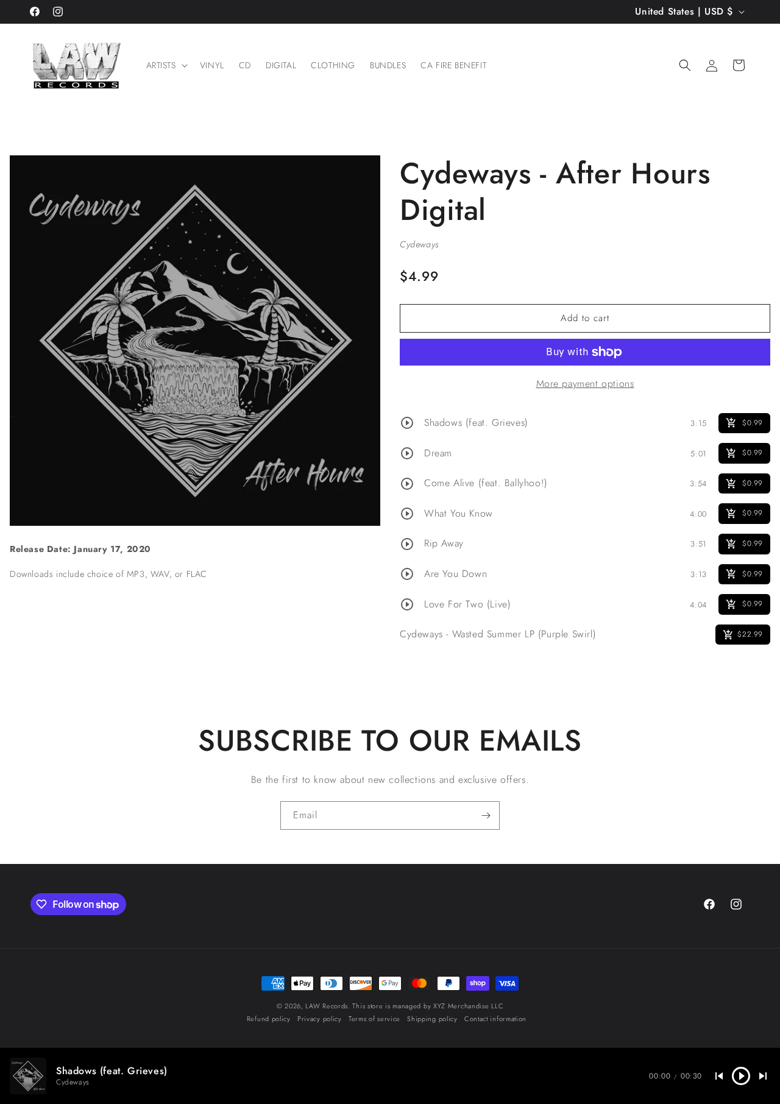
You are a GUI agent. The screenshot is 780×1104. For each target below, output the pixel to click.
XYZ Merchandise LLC (468, 1006)
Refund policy (269, 1019)
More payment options (585, 384)
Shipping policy (432, 1019)
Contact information (495, 1019)
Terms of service (374, 1019)
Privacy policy (319, 1019)
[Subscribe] (485, 815)
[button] (166, 65)
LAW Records (326, 1006)
